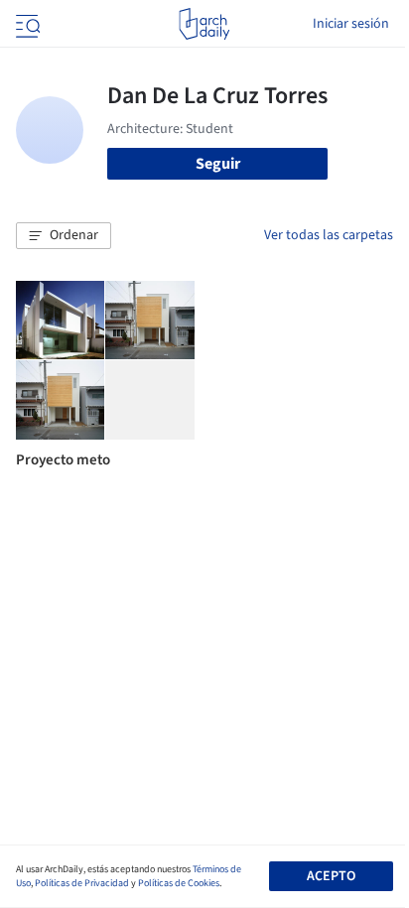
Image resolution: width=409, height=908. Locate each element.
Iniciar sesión (351, 24)
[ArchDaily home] (204, 24)
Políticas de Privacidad (82, 883)
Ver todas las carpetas (328, 235)
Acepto (331, 876)
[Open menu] (26, 24)
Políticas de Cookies (178, 883)
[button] (63, 236)
